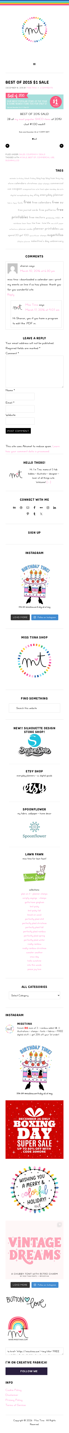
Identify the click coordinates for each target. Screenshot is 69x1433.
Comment (12, 353)
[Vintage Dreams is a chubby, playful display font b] (34, 1250)
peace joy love (34, 969)
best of (32, 157)
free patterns (47, 209)
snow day (34, 956)
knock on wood (34, 914)
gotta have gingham (34, 902)
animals (13, 178)
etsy (36, 194)
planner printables (46, 228)
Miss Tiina (31, 304)
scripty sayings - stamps (34, 898)
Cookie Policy (14, 1390)
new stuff (54, 223)
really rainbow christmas (34, 948)
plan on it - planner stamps (34, 893)
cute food (40, 189)
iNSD (57, 217)
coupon (17, 188)
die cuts (60, 189)
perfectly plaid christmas (34, 923)
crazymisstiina (29, 189)
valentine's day (40, 241)
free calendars (41, 202)
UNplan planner (23, 241)
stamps (43, 235)
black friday (30, 178)
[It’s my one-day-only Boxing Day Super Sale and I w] (34, 1129)
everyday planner (51, 194)
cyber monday (50, 189)
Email (10, 402)
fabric (10, 203)
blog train (50, 178)
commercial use (45, 157)
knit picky (34, 906)
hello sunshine (34, 960)
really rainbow (34, 944)
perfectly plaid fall (34, 927)
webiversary (56, 241)
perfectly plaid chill (34, 919)
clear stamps (44, 183)
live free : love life (41, 223)
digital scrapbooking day (22, 195)
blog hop (41, 178)
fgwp (15, 203)
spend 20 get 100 (18, 235)
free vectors (37, 217)
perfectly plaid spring (34, 935)
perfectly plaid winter (34, 940)
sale (61, 229)
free (27, 201)
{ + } (49, 482)
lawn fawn (26, 223)
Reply (10, 294)
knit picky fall (34, 910)
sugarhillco (12, 160)
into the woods (34, 965)
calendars (20, 183)
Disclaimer (12, 1395)
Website (11, 415)
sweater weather (34, 952)
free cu (57, 202)
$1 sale (23, 157)
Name (10, 390)
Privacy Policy (14, 1400)
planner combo (26, 229)
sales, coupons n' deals (32, 154)
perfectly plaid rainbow (34, 931)
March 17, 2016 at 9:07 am (42, 309)
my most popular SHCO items (33, 119)
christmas (32, 183)
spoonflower (34, 235)
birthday (20, 178)
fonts (20, 202)
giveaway (50, 217)
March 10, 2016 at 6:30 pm (37, 271)
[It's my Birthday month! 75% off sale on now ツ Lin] (34, 586)
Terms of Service (16, 1405)
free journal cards (28, 210)
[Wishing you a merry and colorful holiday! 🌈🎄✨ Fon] (34, 1189)
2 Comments (46, 87)
